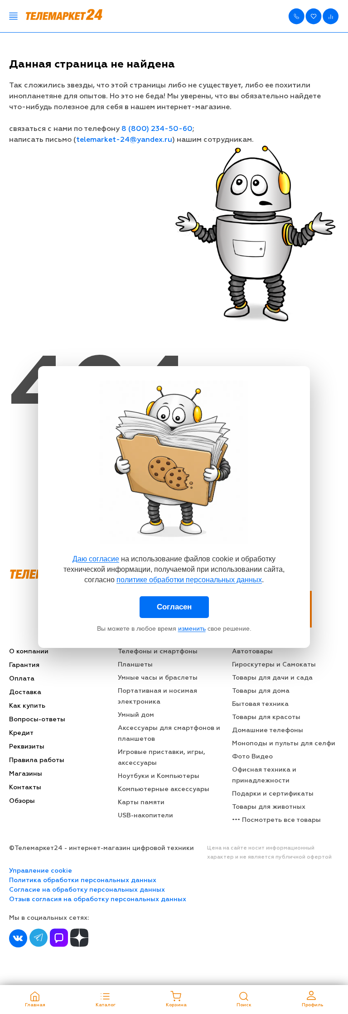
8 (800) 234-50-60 (157, 129)
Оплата (21, 679)
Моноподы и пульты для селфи (283, 743)
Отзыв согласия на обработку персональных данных (97, 899)
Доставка (25, 692)
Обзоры (22, 801)
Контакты (25, 787)
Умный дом (136, 715)
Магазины (25, 774)
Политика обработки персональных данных (82, 880)
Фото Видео (252, 756)
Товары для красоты (266, 717)
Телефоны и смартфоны (158, 651)
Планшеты (135, 665)
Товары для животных (268, 807)
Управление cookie (40, 871)
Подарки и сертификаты (273, 794)
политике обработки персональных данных (189, 580)
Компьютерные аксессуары (163, 789)
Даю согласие (95, 559)
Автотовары (252, 651)
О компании (28, 651)
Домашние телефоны (267, 730)
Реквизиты (26, 747)
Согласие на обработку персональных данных (87, 890)
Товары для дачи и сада (272, 678)
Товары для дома (261, 691)
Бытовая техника (260, 704)
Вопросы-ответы (37, 719)
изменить (192, 628)
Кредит (21, 733)
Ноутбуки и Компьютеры (158, 776)
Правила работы (36, 760)
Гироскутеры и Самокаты (274, 665)
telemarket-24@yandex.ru (124, 140)
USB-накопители (145, 815)
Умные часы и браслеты (158, 678)
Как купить (27, 706)
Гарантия (24, 665)
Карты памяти (141, 802)
